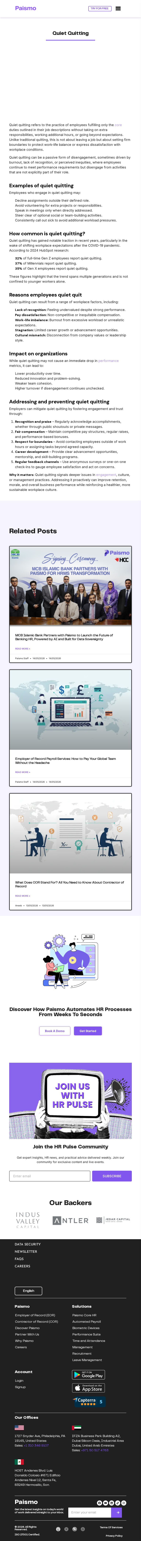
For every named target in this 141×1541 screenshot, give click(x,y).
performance (108, 361)
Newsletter (26, 1252)
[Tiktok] (117, 1503)
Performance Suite (86, 1334)
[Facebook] (99, 1503)
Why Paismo (24, 1341)
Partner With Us (27, 1334)
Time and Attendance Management (88, 1344)
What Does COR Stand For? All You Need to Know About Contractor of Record (69, 884)
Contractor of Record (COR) (36, 1321)
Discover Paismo (27, 1328)
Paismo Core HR (84, 1315)
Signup (20, 1387)
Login (19, 1380)
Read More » (22, 648)
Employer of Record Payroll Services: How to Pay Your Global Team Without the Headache (65, 761)
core (118, 125)
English (28, 1291)
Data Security (28, 1244)
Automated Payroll (86, 1321)
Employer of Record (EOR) (35, 1315)
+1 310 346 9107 (36, 1445)
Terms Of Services (111, 1527)
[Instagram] (123, 1503)
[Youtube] (105, 1503)
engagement (106, 475)
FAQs (19, 1259)
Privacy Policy (114, 1536)
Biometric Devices (86, 1328)
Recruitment (82, 1353)
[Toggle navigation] (118, 9)
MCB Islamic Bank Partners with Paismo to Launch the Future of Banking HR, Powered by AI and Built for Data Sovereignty (64, 637)
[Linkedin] (111, 1503)
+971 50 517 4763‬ (95, 1450)
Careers (22, 1266)
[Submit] (118, 1513)
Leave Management (87, 1360)
